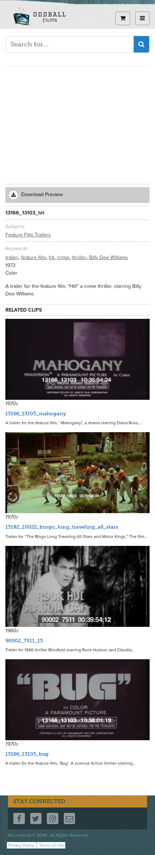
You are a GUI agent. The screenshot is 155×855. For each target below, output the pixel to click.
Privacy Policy (21, 845)
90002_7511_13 (24, 641)
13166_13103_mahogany (35, 414)
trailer (12, 257)
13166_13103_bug (27, 754)
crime (64, 257)
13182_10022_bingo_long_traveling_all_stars (61, 527)
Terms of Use (51, 845)
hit (52, 257)
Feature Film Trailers (28, 235)
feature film (34, 257)
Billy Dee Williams (108, 257)
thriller (80, 257)
